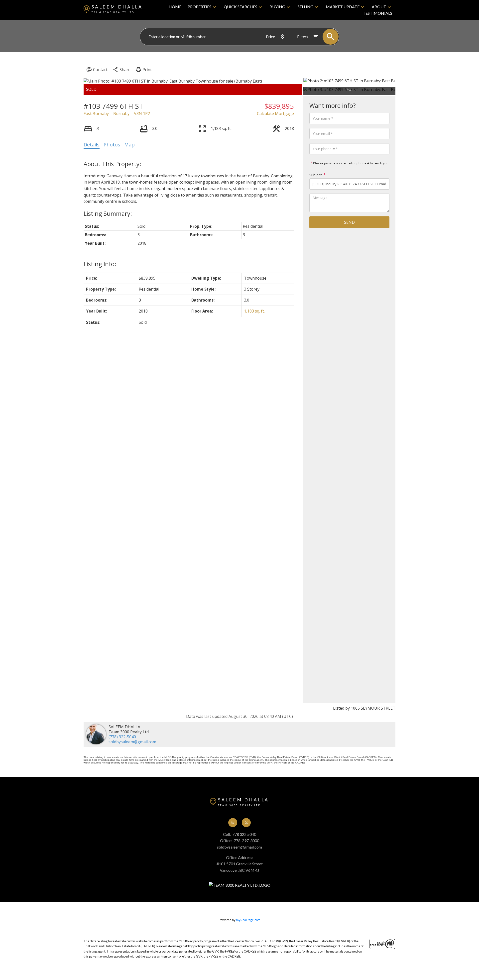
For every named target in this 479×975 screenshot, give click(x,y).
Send (349, 222)
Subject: (316, 175)
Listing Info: (100, 264)
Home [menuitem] (175, 6)
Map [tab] (129, 144)
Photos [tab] (112, 144)
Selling (305, 6)
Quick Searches (240, 6)
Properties (199, 6)
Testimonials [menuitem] (377, 13)
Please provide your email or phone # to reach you (350, 163)
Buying (277, 6)
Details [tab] (92, 144)
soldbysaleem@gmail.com (132, 742)
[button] (232, 822)
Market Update (342, 6)
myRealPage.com (248, 920)
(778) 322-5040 (122, 737)
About (379, 6)
